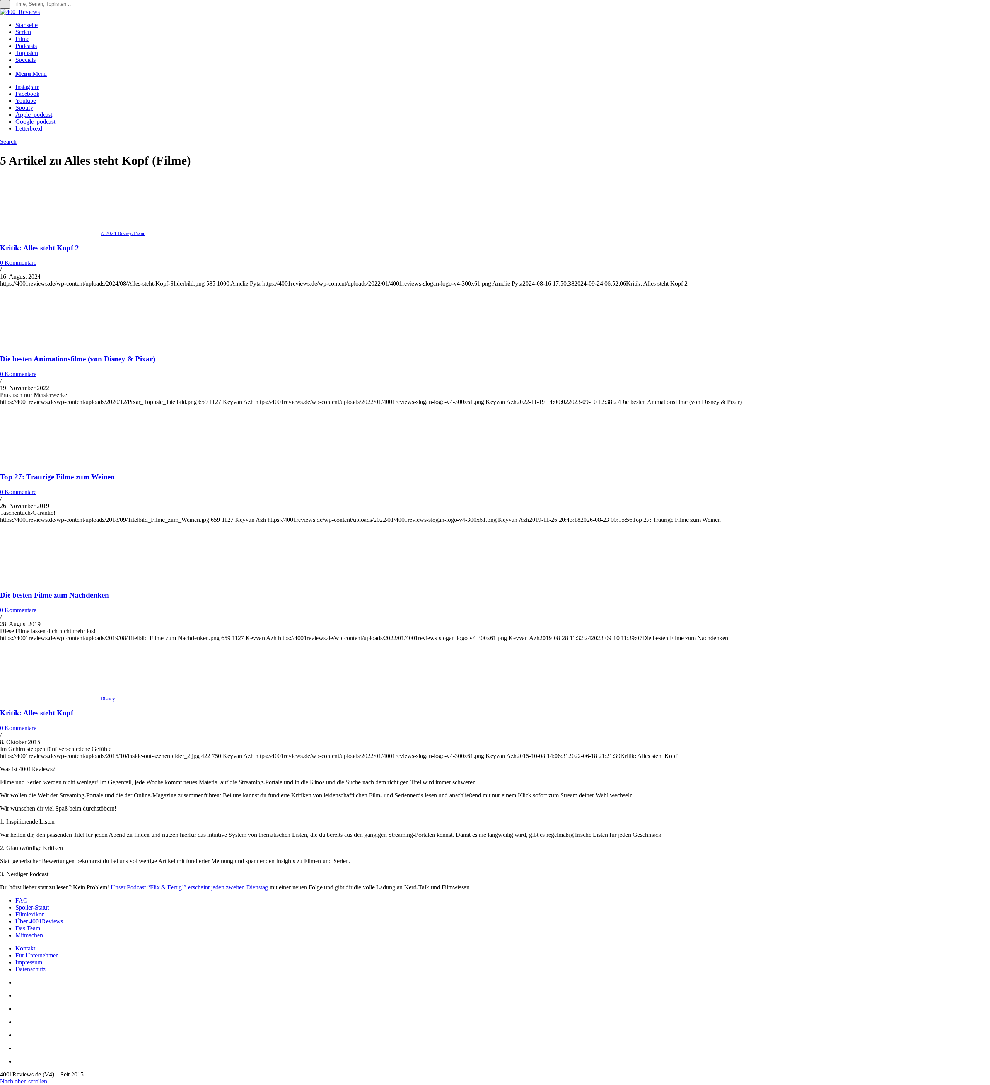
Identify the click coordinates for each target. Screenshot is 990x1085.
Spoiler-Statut (32, 907)
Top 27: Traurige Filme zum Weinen (57, 477)
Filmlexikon (30, 914)
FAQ (21, 900)
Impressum (28, 962)
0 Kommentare (18, 262)
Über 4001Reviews (39, 921)
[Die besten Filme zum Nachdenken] (50, 580)
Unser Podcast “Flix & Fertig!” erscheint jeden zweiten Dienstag (189, 887)
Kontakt (25, 948)
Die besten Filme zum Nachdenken (54, 595)
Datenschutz (30, 969)
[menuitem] (502, 25)
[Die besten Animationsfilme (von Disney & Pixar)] (50, 344)
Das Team (27, 928)
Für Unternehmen (37, 955)
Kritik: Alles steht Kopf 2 (39, 248)
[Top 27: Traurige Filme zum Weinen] (50, 462)
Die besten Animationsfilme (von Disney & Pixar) (77, 359)
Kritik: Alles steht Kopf (36, 713)
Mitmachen (29, 935)
